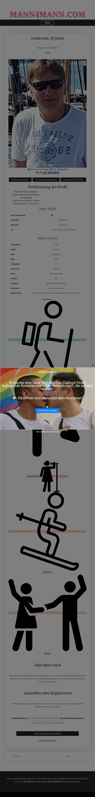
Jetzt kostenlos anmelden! (47, 410)
